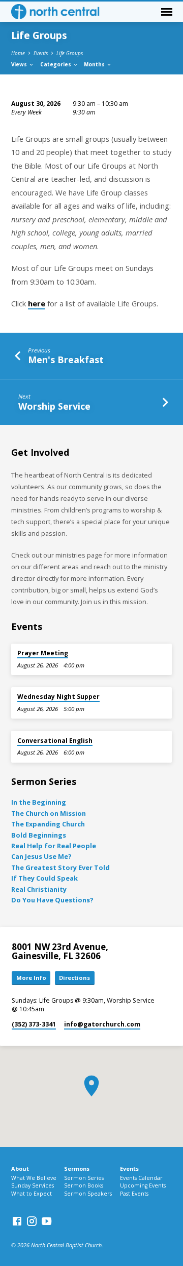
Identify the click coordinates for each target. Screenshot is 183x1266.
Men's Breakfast (66, 359)
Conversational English (55, 740)
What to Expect (31, 1193)
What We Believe (33, 1177)
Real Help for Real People (53, 845)
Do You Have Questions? (52, 899)
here (36, 303)
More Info (31, 977)
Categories (56, 64)
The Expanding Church (48, 823)
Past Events (134, 1193)
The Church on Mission (48, 813)
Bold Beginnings (38, 835)
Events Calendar (141, 1177)
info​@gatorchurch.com (102, 1024)
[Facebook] (17, 1221)
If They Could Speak (44, 878)
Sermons (76, 1168)
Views (19, 64)
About (20, 1168)
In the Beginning (38, 802)
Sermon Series (84, 1177)
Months (95, 64)
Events (41, 53)
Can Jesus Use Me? (41, 856)
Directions (74, 977)
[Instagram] (32, 1221)
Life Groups (69, 53)
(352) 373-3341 (34, 1024)
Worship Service (54, 406)
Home (18, 53)
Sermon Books (83, 1185)
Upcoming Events (143, 1185)
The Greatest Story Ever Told (60, 867)
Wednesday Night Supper (58, 696)
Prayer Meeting (42, 653)
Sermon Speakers (88, 1193)
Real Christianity (39, 889)
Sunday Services (32, 1185)
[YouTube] (46, 1221)
